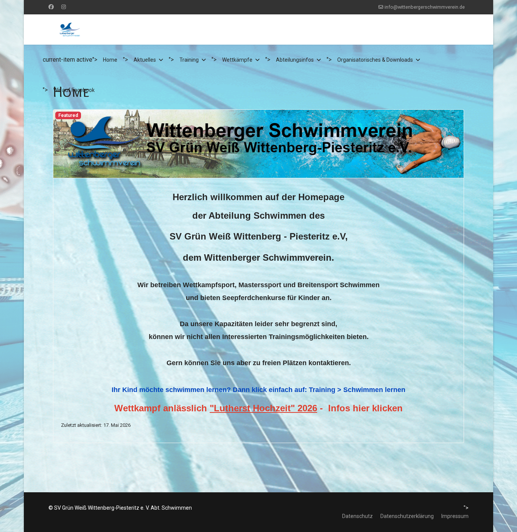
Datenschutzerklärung (407, 516)
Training (189, 60)
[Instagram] (63, 7)
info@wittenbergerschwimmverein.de (425, 7)
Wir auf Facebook (74, 90)
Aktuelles (145, 60)
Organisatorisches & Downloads (375, 60)
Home (110, 60)
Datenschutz (357, 516)
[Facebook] (51, 7)
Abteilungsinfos (295, 60)
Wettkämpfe (237, 60)
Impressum (455, 516)
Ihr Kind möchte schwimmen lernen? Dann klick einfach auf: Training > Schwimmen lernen (258, 390)
